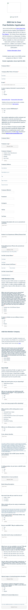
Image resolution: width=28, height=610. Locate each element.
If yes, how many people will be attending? (12, 403)
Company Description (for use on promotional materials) (13, 222)
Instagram (4, 203)
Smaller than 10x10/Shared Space (12, 307)
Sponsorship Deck (6, 99)
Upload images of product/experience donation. (13, 576)
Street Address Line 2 (5, 172)
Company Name (5, 65)
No (4, 92)
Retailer (5, 156)
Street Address (4, 168)
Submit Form (14, 607)
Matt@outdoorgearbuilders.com (14, 133)
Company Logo (5, 143)
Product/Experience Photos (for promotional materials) (12, 246)
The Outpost (5, 34)
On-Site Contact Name (7, 255)
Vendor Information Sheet (14, 50)
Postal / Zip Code (4, 184)
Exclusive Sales (7, 417)
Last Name (3, 78)
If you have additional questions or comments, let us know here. (12, 604)
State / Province (4, 180)
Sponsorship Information (17, 99)
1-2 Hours (6, 499)
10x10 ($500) (7, 358)
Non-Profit (6, 158)
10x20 (5, 311)
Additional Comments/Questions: (10, 594)
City (2, 176)
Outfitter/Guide (7, 154)
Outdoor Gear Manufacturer (10, 153)
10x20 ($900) (7, 360)
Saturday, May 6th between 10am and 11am (14, 555)
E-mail (3, 82)
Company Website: (6, 190)
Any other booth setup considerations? (11, 535)
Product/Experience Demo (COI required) (13, 415)
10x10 (5, 309)
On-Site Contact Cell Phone (8, 264)
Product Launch (7, 413)
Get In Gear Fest (20, 28)
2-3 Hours (6, 500)
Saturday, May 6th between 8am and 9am (13, 551)
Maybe (5, 94)
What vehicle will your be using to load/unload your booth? (13, 505)
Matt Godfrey (15, 104)
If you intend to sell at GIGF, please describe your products (12, 454)
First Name (3, 75)
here (17, 131)
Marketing (6, 419)
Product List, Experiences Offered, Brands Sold (13, 234)
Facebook (4, 196)
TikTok (3, 209)
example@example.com (5, 275)
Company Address (6, 164)
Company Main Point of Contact (10, 71)
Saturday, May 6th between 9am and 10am (14, 553)
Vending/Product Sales (9, 412)
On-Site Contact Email (7, 271)
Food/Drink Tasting (8, 421)
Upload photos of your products (9, 476)
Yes (4, 91)
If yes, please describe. (7, 434)
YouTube (3, 216)
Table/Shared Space (8, 383)
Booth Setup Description (7, 484)
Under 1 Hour (7, 497)
